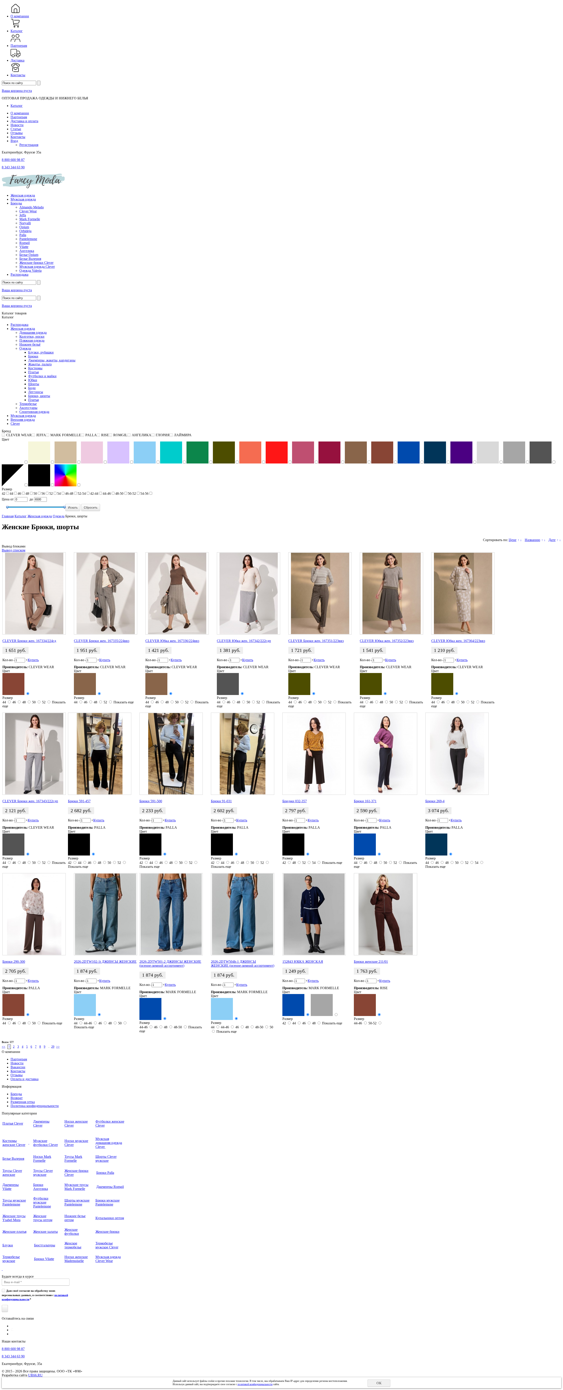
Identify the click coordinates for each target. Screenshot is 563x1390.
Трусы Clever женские (12, 1173)
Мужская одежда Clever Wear (108, 1259)
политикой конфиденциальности (255, 1384)
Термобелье (28, 404)
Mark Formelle (29, 219)
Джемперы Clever (41, 1123)
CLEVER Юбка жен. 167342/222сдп (244, 641)
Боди (32, 388)
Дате (552, 540)
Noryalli (25, 223)
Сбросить (90, 507)
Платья (33, 372)
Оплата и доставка (24, 1079)
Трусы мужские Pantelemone (14, 1202)
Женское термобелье (72, 1245)
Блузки (7, 1245)
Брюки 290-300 (13, 961)
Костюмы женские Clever (13, 1143)
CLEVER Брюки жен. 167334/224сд (29, 641)
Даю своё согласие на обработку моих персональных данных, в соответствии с (35, 1295)
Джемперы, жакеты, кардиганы (51, 360)
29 (52, 1046)
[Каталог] (15, 27)
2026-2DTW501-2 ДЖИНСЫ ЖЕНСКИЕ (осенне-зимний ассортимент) (170, 963)
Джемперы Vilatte (10, 1187)
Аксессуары (28, 408)
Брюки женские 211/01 (371, 961)
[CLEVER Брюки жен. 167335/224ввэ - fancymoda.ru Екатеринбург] (105, 593)
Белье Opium (28, 255)
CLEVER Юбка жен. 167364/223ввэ (458, 641)
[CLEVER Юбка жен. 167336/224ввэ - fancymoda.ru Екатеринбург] (177, 593)
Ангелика (26, 251)
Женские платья (14, 1231)
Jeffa (22, 215)
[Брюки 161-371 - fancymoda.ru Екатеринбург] (385, 753)
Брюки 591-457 (79, 801)
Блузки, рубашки (41, 352)
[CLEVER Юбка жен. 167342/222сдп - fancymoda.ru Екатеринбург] (248, 593)
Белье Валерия (30, 259)
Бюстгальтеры (44, 1245)
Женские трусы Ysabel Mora (14, 1218)
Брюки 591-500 (150, 801)
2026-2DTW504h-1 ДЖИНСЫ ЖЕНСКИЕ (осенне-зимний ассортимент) (242, 963)
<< (3, 1046)
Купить (33, 660)
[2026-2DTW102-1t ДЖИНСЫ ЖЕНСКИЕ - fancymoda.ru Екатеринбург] (105, 914)
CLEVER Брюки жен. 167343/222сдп (30, 801)
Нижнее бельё (29, 344)
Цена (5, 499)
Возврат (17, 1098)
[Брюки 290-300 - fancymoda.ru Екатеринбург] (34, 914)
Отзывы (17, 133)
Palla (22, 235)
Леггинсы (35, 392)
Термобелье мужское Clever (106, 1245)
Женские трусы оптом (42, 1218)
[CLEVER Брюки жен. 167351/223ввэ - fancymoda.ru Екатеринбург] (320, 593)
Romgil (24, 243)
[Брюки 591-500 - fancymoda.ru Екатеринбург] (171, 753)
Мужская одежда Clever (37, 266)
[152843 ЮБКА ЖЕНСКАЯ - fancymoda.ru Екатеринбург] (314, 914)
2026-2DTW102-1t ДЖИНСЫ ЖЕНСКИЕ (105, 961)
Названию (532, 540)
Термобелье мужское (11, 1259)
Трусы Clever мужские (43, 1173)
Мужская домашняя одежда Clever (108, 1143)
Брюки (33, 356)
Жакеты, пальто (40, 364)
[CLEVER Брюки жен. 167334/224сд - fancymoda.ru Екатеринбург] (34, 593)
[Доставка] (15, 56)
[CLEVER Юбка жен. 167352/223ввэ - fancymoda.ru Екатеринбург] (391, 593)
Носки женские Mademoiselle (76, 1259)
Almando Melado (31, 207)
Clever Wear (28, 211)
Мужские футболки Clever (45, 1143)
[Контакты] (15, 71)
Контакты (18, 75)
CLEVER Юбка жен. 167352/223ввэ (387, 641)
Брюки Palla (105, 1173)
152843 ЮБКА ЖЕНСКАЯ (302, 961)
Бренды (16, 203)
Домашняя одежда (33, 332)
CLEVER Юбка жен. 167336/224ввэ (172, 641)
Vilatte (23, 247)
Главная (8, 516)
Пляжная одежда (31, 340)
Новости (17, 125)
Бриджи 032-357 (294, 801)
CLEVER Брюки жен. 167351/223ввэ (316, 641)
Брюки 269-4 (434, 801)
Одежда (25, 348)
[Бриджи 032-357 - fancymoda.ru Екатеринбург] (314, 753)
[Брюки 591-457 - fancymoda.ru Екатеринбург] (99, 753)
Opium (24, 227)
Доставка (17, 60)
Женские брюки (107, 1231)
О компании (20, 16)
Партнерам (19, 45)
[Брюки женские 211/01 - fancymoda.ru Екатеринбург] (385, 914)
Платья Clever (12, 1123)
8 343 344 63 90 (13, 167)
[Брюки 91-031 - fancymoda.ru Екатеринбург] (242, 753)
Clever (15, 423)
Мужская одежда (23, 199)
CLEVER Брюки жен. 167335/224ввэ (101, 641)
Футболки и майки (42, 376)
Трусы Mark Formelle (73, 1158)
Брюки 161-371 (365, 801)
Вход (14, 141)
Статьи (16, 129)
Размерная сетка (23, 1102)
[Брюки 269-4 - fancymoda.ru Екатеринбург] (457, 753)
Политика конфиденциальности (35, 1106)
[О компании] (15, 12)
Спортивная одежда (34, 412)
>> (58, 1046)
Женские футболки (71, 1231)
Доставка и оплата (24, 121)
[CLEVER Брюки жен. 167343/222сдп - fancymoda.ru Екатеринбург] (34, 753)
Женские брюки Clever (36, 263)
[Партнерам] (15, 42)
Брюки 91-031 (221, 801)
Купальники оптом (109, 1218)
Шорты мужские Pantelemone (77, 1202)
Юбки (32, 380)
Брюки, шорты (39, 396)
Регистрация (28, 145)
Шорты (33, 384)
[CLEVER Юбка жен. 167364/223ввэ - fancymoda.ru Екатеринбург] (463, 593)
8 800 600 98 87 (13, 160)
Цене (512, 540)
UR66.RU (35, 1375)
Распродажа (19, 274)
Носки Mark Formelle (42, 1158)
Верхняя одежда (23, 419)
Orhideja (25, 231)
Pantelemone (28, 239)
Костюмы (35, 368)
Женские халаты (45, 1231)
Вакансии (18, 1067)
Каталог (17, 31)
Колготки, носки (31, 336)
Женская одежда (23, 195)
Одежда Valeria (30, 270)
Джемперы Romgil (110, 1187)
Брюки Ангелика (40, 1187)
